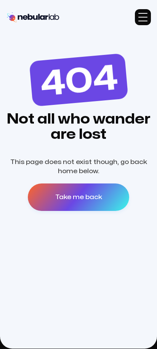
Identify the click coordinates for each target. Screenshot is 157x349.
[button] (143, 17)
